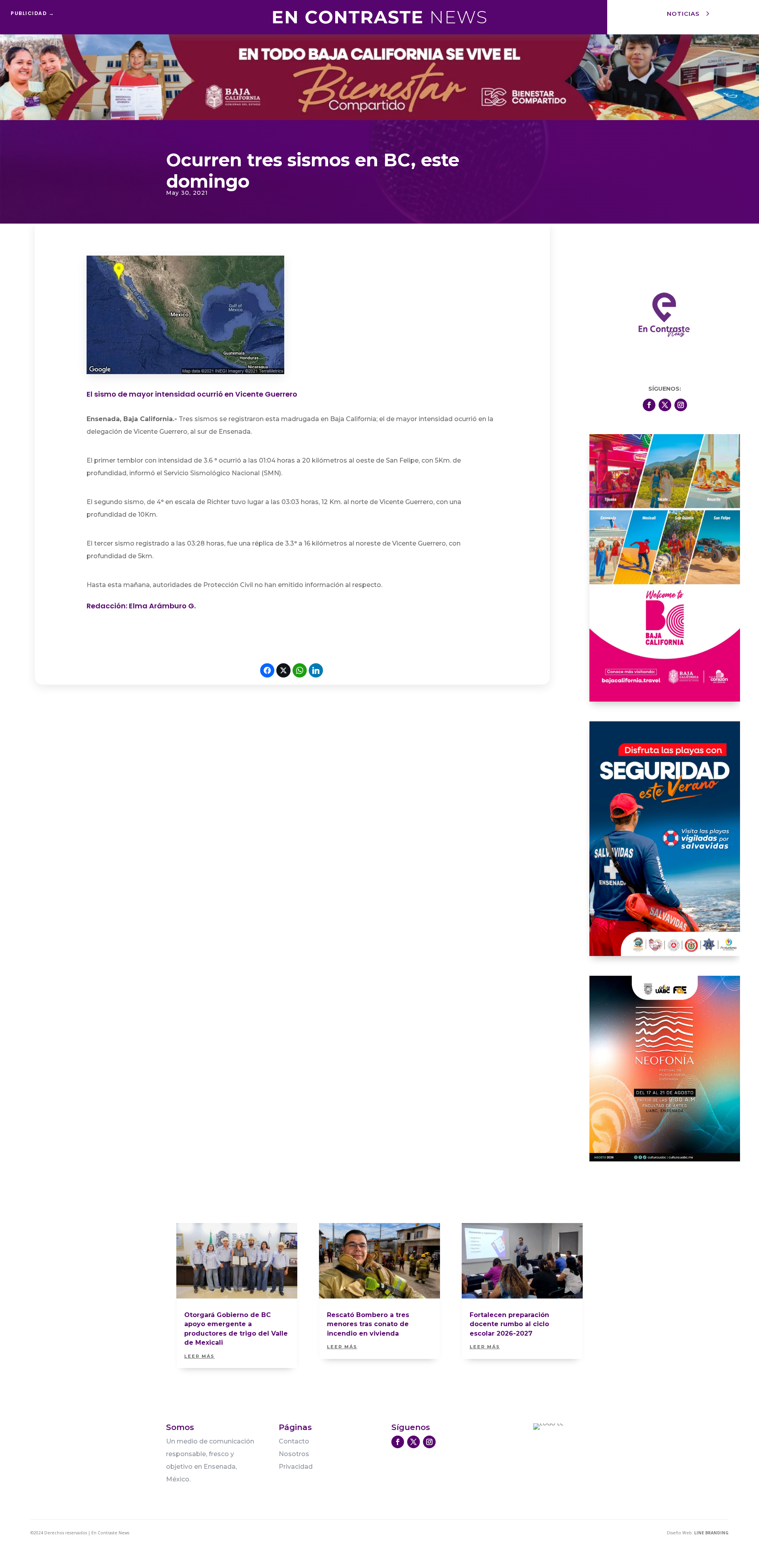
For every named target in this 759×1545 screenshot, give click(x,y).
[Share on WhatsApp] (300, 670)
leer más (199, 1356)
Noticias (683, 13)
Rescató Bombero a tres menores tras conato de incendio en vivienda (368, 1324)
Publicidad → (32, 13)
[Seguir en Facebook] (649, 405)
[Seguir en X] (665, 405)
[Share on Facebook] (267, 670)
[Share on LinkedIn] (316, 670)
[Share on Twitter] (283, 670)
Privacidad (296, 1466)
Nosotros (294, 1454)
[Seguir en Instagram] (680, 405)
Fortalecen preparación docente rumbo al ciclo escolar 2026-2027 (509, 1324)
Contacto (294, 1441)
